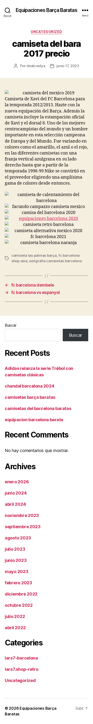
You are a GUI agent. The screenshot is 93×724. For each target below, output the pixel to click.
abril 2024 (15, 504)
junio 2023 (15, 560)
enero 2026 (17, 481)
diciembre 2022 (21, 593)
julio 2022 (15, 616)
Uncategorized (46, 32)
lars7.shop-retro (21, 669)
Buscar (10, 325)
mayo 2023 (16, 571)
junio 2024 (15, 492)
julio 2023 (15, 549)
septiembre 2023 (23, 526)
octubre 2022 (19, 605)
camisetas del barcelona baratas (38, 408)
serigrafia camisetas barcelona (55, 261)
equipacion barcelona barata (34, 419)
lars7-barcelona (21, 657)
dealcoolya (35, 66)
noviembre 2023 (22, 515)
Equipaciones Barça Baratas (46, 10)
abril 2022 (15, 627)
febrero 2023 (18, 582)
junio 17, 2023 (68, 66)
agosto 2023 (18, 537)
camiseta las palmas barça (34, 255)
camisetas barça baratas (30, 397)
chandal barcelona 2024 (29, 386)
